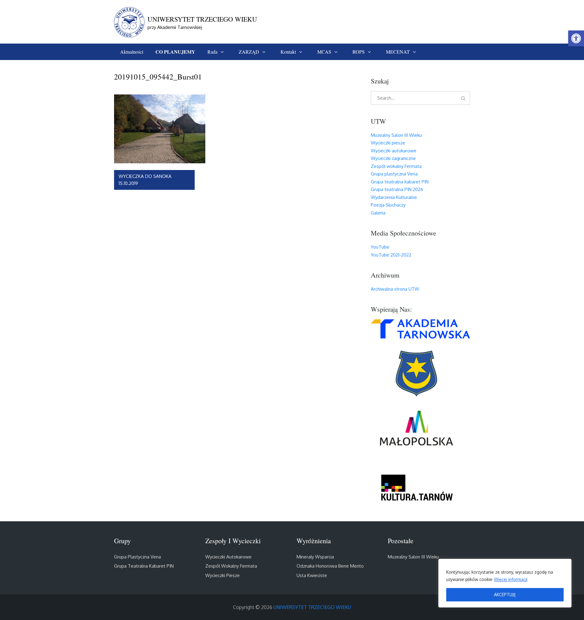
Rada (212, 51)
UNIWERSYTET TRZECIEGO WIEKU (202, 19)
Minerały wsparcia (315, 557)
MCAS (324, 51)
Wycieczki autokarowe (393, 151)
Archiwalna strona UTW (395, 289)
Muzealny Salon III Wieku (396, 135)
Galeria (378, 213)
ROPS (359, 51)
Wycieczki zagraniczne (393, 158)
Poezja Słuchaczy (388, 205)
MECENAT (398, 51)
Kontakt (288, 51)
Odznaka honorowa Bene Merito (330, 566)
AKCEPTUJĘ (505, 594)
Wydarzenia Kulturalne (394, 197)
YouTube (380, 247)
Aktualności (131, 51)
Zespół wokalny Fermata (396, 166)
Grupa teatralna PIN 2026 (397, 189)
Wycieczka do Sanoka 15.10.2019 (145, 179)
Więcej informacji (510, 579)
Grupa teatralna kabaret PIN (400, 182)
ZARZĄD (249, 51)
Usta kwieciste (312, 575)
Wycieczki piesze (388, 143)
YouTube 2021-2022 (391, 255)
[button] (576, 38)
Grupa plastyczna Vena (394, 174)
